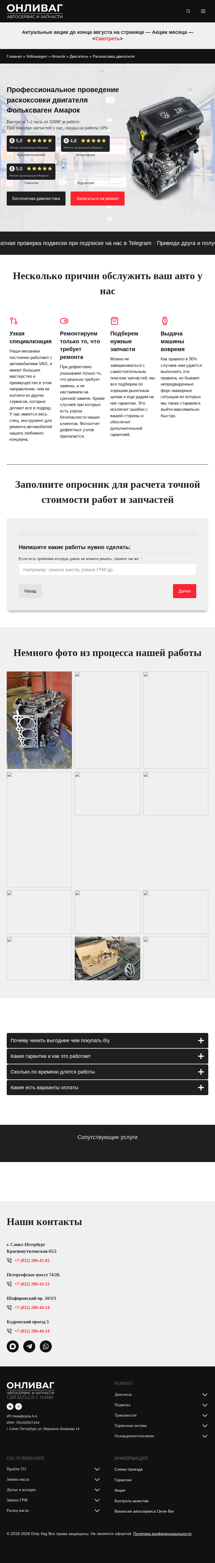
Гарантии (123, 1480)
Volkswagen (36, 56)
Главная (14, 56)
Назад (30, 591)
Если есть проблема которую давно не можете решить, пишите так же (79, 559)
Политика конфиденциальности (162, 1533)
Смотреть (107, 38)
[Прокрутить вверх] (202, 1547)
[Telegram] (18, 1406)
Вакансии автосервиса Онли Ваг (144, 1511)
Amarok (58, 56)
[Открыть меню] (203, 11)
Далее (185, 591)
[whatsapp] (13, 1346)
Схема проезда (128, 1469)
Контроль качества (131, 1501)
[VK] (10, 1406)
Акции (119, 1490)
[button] (39, 720)
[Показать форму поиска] (188, 11)
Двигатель (79, 56)
